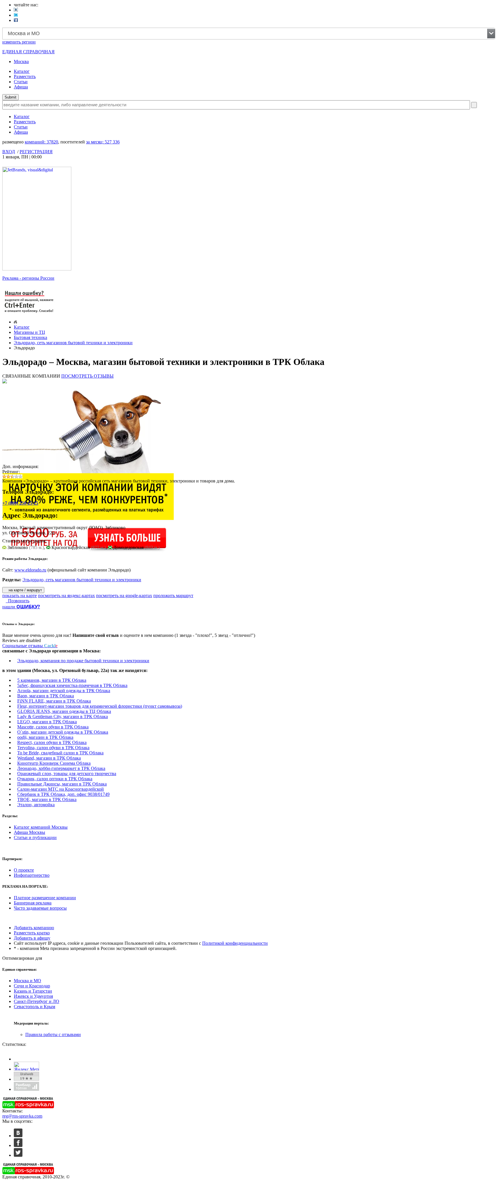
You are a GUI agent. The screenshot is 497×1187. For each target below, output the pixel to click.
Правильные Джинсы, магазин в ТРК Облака (62, 783)
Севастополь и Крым (34, 1006)
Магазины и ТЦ (29, 332)
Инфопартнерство (31, 875)
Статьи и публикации (35, 837)
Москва (21, 61)
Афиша (21, 86)
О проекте (24, 870)
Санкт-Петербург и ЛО (36, 1001)
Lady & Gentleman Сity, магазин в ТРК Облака (62, 716)
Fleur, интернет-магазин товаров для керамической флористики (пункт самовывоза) (99, 706)
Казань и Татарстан (33, 991)
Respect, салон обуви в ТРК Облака (52, 742)
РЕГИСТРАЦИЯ (36, 151)
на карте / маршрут (24, 590)
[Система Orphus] (29, 313)
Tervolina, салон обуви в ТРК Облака (53, 747)
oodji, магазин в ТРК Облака (45, 737)
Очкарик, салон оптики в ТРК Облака (54, 778)
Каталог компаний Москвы (41, 827)
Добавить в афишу (32, 938)
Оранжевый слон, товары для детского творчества (66, 773)
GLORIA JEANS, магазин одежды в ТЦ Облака (64, 711)
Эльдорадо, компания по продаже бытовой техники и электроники (83, 660)
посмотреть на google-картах (124, 595)
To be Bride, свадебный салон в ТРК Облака (60, 752)
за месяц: (103, 141)
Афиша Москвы (29, 832)
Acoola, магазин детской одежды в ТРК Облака (63, 690)
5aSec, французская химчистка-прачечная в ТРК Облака (72, 685)
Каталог (22, 71)
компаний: (41, 141)
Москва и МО (27, 980)
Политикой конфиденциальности (235, 943)
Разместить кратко (32, 932)
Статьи (21, 81)
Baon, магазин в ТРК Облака (45, 695)
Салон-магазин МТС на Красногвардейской (60, 789)
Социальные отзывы (30, 645)
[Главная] (15, 321)
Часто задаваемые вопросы (40, 908)
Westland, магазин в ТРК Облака (49, 758)
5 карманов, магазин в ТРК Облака (51, 680)
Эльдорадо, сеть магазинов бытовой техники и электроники (73, 342)
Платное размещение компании (45, 897)
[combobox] (248, 33)
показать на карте (19, 595)
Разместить (25, 76)
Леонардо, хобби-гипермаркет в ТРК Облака (61, 768)
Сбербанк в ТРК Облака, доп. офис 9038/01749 (63, 794)
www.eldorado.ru (30, 569)
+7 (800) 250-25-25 (20, 503)
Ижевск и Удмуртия (33, 996)
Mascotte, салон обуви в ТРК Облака (53, 726)
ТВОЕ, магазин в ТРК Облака (47, 799)
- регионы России (28, 278)
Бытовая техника (30, 337)
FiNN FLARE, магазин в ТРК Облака (54, 700)
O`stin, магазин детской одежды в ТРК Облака (62, 732)
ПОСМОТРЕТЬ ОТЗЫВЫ (87, 376)
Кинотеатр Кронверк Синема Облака (54, 763)
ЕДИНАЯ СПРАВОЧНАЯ (28, 51)
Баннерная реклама (32, 902)
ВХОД (8, 151)
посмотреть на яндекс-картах (66, 595)
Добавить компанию (34, 927)
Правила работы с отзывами (53, 1034)
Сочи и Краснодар (32, 985)
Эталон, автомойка (36, 804)
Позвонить (17, 600)
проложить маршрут (173, 595)
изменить (19, 41)
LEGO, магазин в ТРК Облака (47, 721)
